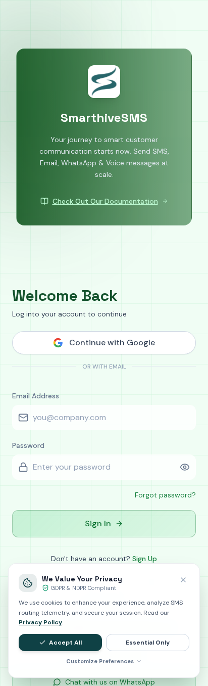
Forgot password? (165, 494)
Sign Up (144, 558)
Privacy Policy (40, 622)
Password (28, 445)
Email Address (35, 395)
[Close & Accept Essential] (183, 580)
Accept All (65, 642)
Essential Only (148, 642)
